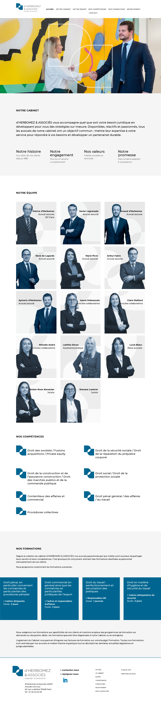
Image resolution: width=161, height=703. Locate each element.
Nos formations (116, 9)
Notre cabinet (63, 9)
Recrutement (133, 9)
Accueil (50, 9)
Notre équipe (79, 9)
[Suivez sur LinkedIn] (65, 680)
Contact (93, 13)
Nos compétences (97, 9)
